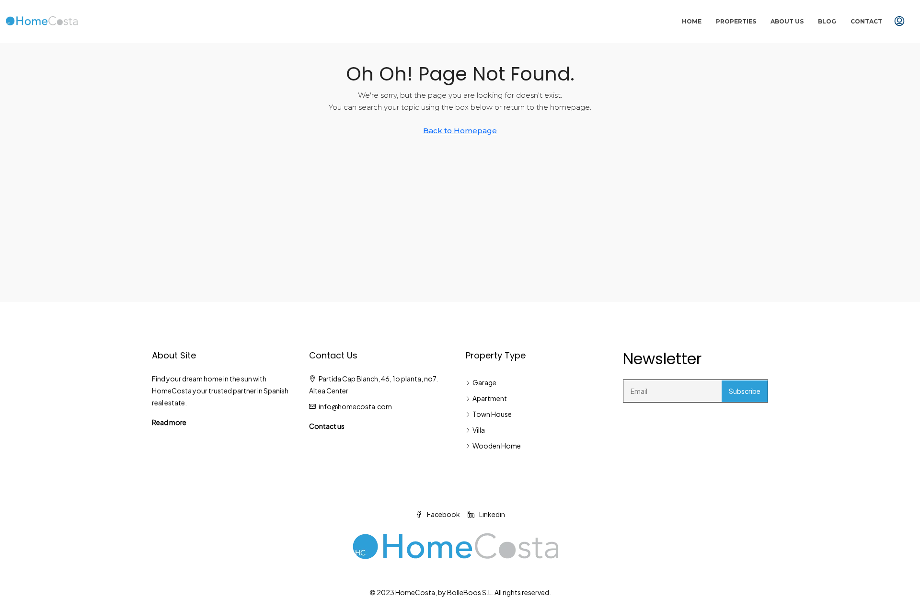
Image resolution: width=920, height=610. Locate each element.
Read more (169, 422)
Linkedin (491, 514)
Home (692, 21)
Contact (866, 21)
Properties (736, 21)
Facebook (443, 514)
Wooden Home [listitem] (496, 445)
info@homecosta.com (355, 406)
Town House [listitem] (492, 414)
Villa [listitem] (478, 430)
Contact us (327, 426)
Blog (827, 21)
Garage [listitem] (484, 382)
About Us (787, 21)
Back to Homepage (460, 130)
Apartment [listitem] (489, 398)
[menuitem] (899, 22)
